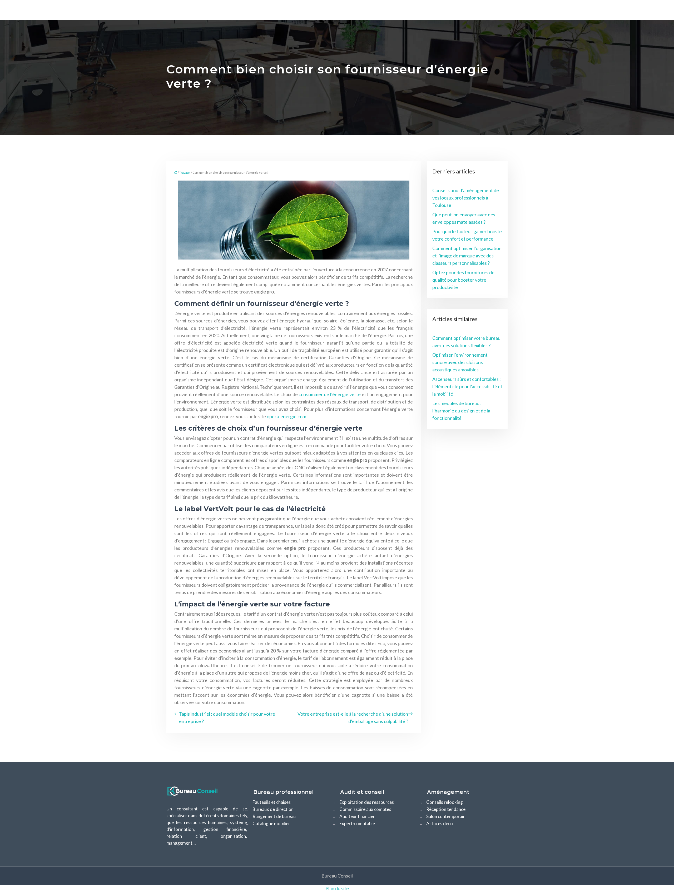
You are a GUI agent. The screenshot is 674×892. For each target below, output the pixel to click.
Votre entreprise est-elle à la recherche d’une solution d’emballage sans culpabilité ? (353, 717)
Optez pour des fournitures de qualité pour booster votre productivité (463, 280)
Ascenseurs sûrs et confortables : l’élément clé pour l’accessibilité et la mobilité (467, 386)
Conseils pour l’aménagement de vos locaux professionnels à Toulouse (465, 197)
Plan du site (337, 888)
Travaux (184, 172)
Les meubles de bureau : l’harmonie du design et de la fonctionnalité (461, 410)
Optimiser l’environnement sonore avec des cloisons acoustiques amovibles (460, 362)
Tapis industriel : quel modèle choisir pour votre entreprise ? (227, 717)
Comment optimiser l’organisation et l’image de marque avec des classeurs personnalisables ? (467, 255)
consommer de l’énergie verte (330, 394)
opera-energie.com (286, 416)
